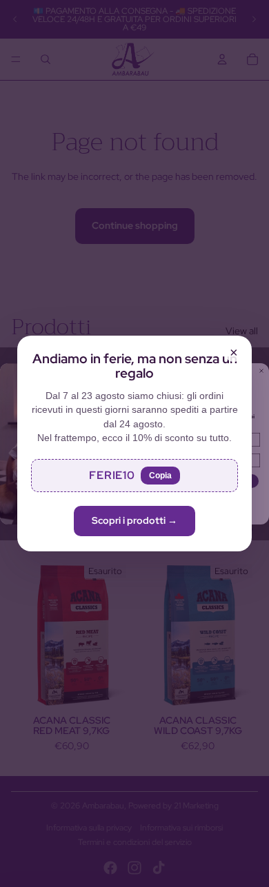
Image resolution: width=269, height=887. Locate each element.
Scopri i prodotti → (134, 520)
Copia (160, 475)
